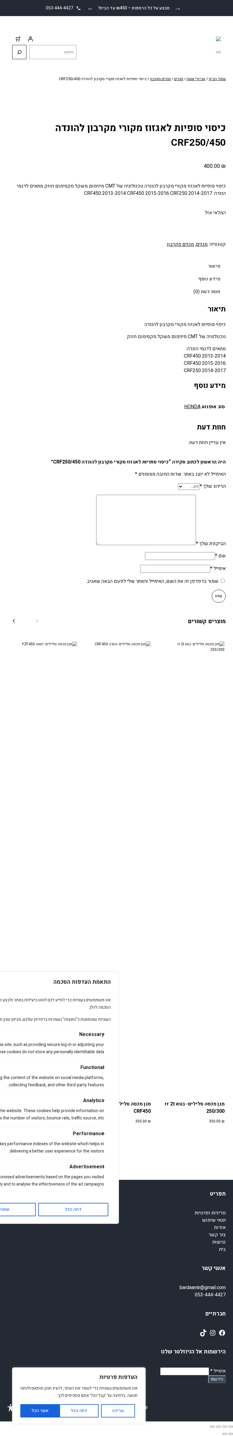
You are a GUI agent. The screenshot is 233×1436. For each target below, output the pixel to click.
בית (222, 1249)
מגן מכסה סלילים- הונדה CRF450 (125, 1107)
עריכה (118, 1410)
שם (220, 555)
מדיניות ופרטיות (210, 1213)
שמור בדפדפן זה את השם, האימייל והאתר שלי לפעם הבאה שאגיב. (152, 581)
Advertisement (86, 1166)
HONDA (192, 406)
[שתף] (218, 1427)
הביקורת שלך (211, 543)
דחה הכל (79, 1410)
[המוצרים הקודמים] (38, 621)
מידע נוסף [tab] (209, 279)
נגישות (219, 1242)
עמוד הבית (217, 79)
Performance (88, 1133)
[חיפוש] (19, 52)
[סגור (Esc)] (212, 1427)
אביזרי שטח (196, 79)
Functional (92, 1067)
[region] (79, 1395)
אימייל (218, 568)
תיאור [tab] (214, 266)
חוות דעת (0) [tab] (206, 291)
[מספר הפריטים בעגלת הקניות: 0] (18, 39)
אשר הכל (40, 1410)
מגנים (178, 79)
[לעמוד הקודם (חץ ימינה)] (230, 1434)
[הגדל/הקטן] (230, 1427)
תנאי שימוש (214, 1220)
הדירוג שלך (213, 486)
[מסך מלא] (224, 1427)
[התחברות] (30, 39)
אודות (220, 1227)
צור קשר (217, 1234)
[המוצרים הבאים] (13, 621)
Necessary (91, 1034)
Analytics (93, 1100)
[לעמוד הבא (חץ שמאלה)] (224, 1434)
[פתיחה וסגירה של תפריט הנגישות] (10, 1408)
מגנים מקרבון (160, 79)
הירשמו (217, 1379)
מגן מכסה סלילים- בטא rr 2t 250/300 (195, 1107)
